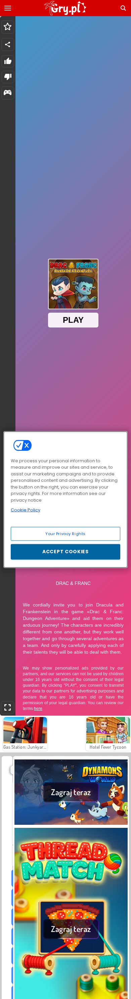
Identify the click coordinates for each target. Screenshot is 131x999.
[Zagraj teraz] (71, 823)
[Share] (7, 44)
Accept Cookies (65, 551)
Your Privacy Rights (65, 533)
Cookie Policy (25, 510)
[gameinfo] (7, 93)
